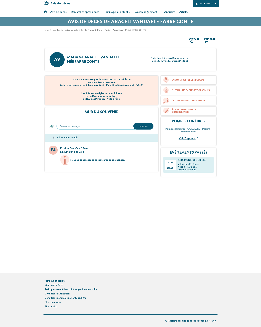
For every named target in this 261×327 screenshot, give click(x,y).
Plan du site (51, 306)
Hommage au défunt (115, 12)
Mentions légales (54, 285)
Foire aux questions (55, 281)
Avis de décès (58, 12)
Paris (99, 30)
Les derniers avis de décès (65, 30)
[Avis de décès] (46, 12)
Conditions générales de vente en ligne (65, 298)
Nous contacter (53, 302)
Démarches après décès (85, 12)
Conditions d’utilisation (57, 293)
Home (47, 30)
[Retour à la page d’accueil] (56, 5)
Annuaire (169, 12)
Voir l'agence (187, 138)
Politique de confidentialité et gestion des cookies (71, 289)
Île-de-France (87, 30)
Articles (183, 12)
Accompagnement (146, 12)
